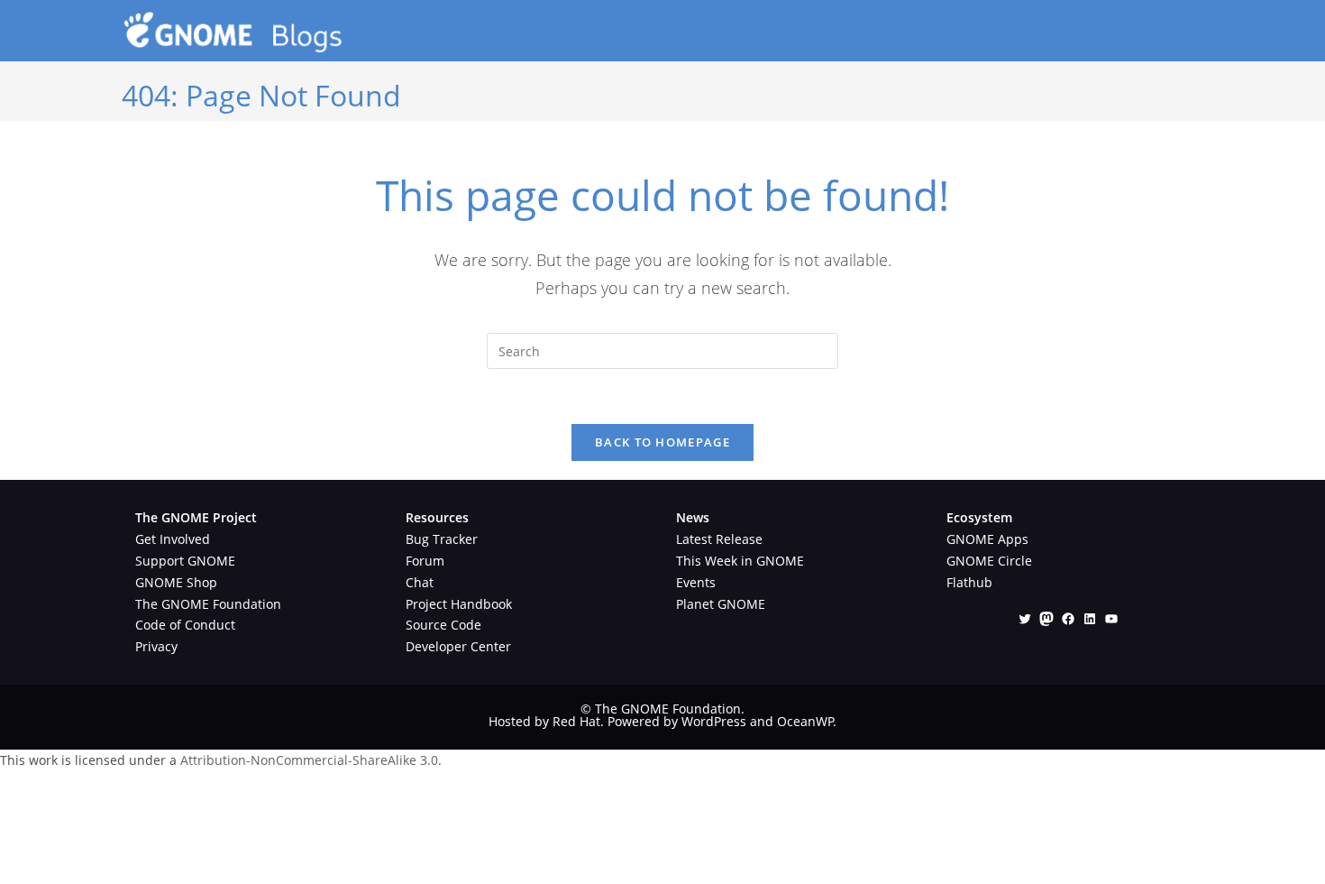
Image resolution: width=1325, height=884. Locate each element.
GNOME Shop (176, 582)
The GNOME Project (196, 517)
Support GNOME (185, 560)
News (692, 517)
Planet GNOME (720, 603)
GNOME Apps (987, 539)
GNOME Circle (989, 560)
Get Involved (172, 539)
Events (696, 582)
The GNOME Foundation (208, 603)
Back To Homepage (662, 442)
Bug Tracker (442, 539)
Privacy (156, 646)
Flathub (969, 582)
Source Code (443, 624)
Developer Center (458, 646)
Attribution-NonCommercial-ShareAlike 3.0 (309, 760)
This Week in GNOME (740, 560)
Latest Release (719, 539)
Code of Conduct (185, 624)
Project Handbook (459, 603)
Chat (420, 582)
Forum (425, 560)
